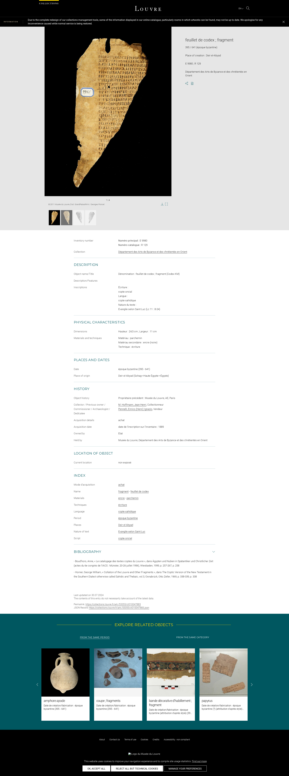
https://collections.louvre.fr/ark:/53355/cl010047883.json (119, 607)
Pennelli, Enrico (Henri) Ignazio (135, 409)
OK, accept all (96, 768)
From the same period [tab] (95, 637)
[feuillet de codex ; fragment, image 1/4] (54, 217)
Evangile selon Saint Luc (131, 531)
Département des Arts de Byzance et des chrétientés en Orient (152, 251)
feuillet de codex (140, 491)
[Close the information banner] (283, 22)
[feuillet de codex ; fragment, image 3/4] (79, 217)
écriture (122, 504)
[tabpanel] (144, 684)
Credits (156, 739)
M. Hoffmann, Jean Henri (132, 404)
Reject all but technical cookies (137, 768)
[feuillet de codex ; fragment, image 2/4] (67, 217)
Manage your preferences (185, 768)
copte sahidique (127, 511)
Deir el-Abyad (125, 524)
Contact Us (114, 739)
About (102, 739)
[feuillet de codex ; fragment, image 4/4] (90, 217)
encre (121, 498)
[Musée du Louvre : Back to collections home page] (148, 8)
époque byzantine (128, 518)
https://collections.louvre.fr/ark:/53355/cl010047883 (113, 604)
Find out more (199, 761)
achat (121, 484)
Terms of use (130, 739)
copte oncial (125, 538)
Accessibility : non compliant (177, 739)
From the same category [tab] (192, 637)
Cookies (144, 739)
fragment (123, 491)
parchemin (132, 498)
